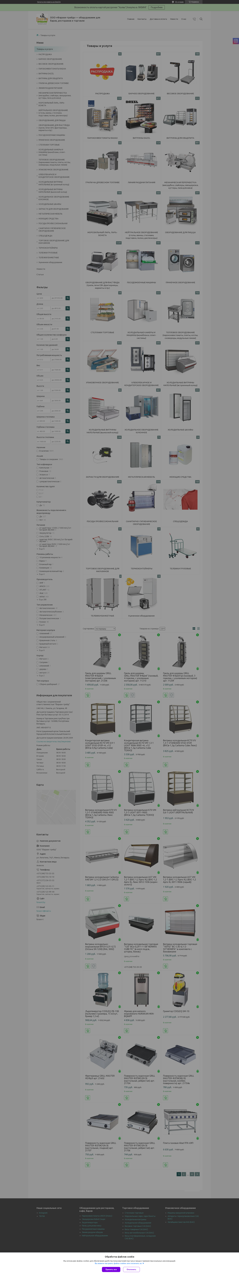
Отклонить (131, 1269)
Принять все (111, 1269)
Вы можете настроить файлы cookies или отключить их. (118, 1263)
